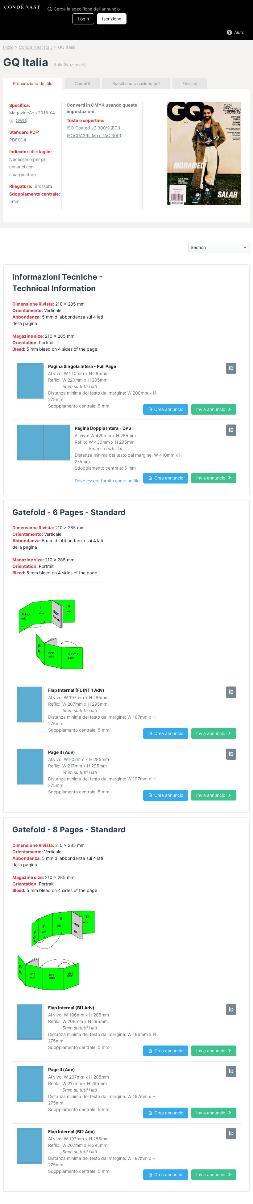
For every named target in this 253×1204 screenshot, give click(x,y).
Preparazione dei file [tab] (32, 83)
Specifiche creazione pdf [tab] (136, 83)
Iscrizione (111, 18)
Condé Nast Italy (36, 47)
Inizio (8, 47)
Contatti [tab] (82, 83)
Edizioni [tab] (189, 83)
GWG (21, 120)
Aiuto (238, 32)
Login (83, 18)
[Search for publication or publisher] (49, 8)
